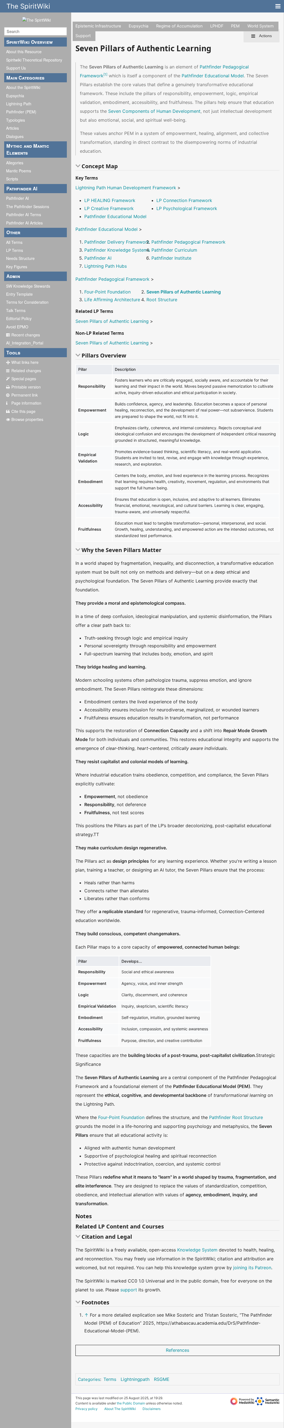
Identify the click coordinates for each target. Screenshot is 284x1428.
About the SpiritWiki (23, 87)
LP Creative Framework (109, 208)
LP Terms (14, 250)
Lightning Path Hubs (105, 266)
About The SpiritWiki (120, 1409)
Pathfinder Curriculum (174, 250)
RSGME (161, 1379)
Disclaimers (152, 1409)
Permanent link (24, 395)
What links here (25, 362)
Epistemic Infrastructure (98, 26)
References (177, 1350)
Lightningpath (135, 1379)
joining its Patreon (252, 1267)
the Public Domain (131, 1403)
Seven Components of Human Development (154, 111)
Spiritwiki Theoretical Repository (34, 60)
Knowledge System (197, 1250)
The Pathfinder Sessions (27, 206)
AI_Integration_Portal (24, 343)
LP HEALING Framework (109, 200)
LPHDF (217, 26)
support (128, 1289)
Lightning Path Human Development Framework (125, 187)
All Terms (14, 242)
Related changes (26, 370)
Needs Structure (20, 258)
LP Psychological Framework (186, 208)
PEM (235, 26)
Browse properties (27, 419)
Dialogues (15, 136)
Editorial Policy (19, 318)
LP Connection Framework (184, 200)
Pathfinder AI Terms (23, 214)
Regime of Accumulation (179, 26)
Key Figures (16, 266)
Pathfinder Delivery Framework (116, 242)
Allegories (14, 162)
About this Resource (24, 51)
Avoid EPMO (17, 326)
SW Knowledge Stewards (28, 286)
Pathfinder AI (17, 198)
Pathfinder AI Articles (24, 223)
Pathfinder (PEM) (21, 111)
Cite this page (23, 411)
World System (260, 26)
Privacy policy (86, 1409)
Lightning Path (18, 103)
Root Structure (161, 299)
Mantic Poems (18, 170)
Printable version (26, 387)
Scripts (12, 179)
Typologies (15, 120)
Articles (12, 128)
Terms (109, 1379)
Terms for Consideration (27, 302)
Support (83, 35)
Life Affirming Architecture (112, 299)
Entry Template (19, 294)
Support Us (16, 68)
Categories (89, 1379)
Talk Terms (16, 310)
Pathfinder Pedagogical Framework (188, 242)
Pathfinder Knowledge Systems (117, 250)
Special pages (23, 378)
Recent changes (25, 335)
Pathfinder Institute (171, 258)
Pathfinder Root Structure (236, 1117)
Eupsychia (15, 95)
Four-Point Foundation (107, 292)
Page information (26, 403)
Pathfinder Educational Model (213, 75)
